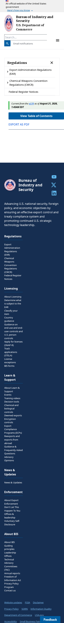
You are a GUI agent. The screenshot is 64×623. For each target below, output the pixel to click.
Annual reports (12, 573)
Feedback (50, 619)
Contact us (10, 590)
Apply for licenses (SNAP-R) (13, 343)
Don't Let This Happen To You (12, 508)
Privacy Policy (11, 608)
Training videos (12, 398)
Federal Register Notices (23, 91)
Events (7, 394)
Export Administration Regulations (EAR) (30, 71)
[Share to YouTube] (54, 177)
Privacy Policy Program (11, 585)
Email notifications (23, 43)
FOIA (27, 602)
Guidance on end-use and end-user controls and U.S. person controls (13, 331)
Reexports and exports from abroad (12, 440)
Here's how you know (18, 10)
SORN (25, 608)
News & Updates (13, 482)
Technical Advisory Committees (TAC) (10, 564)
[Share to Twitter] (54, 184)
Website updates (13, 602)
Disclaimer (38, 602)
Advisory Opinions (9, 458)
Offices (8, 556)
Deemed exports (13, 415)
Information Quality (41, 608)
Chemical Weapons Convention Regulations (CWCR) (28, 82)
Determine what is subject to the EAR (12, 304)
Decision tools (11, 401)
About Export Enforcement (11, 502)
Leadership (10, 552)
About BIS (9, 542)
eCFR (31, 103)
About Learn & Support (12, 389)
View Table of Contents (36, 116)
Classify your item (11, 312)
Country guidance (9, 319)
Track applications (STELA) (10, 352)
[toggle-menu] (57, 40)
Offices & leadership (9, 515)
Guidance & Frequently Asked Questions (13, 450)
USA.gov (39, 615)
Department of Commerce (18, 615)
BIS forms (9, 365)
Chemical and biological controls (11, 409)
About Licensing (12, 296)
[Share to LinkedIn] (54, 193)
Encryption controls (10, 420)
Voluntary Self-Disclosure (12, 522)
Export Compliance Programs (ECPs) (13, 429)
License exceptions (10, 360)
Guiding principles (9, 547)
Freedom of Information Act (12, 578)
